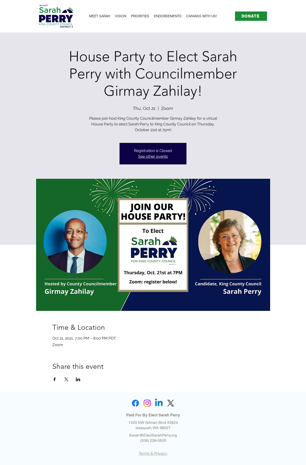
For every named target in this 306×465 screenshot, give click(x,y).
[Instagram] (147, 403)
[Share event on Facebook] (54, 379)
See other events (153, 156)
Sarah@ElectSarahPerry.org (153, 435)
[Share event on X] (66, 379)
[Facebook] (135, 403)
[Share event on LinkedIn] (78, 379)
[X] (170, 403)
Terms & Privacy (153, 453)
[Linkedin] (159, 403)
